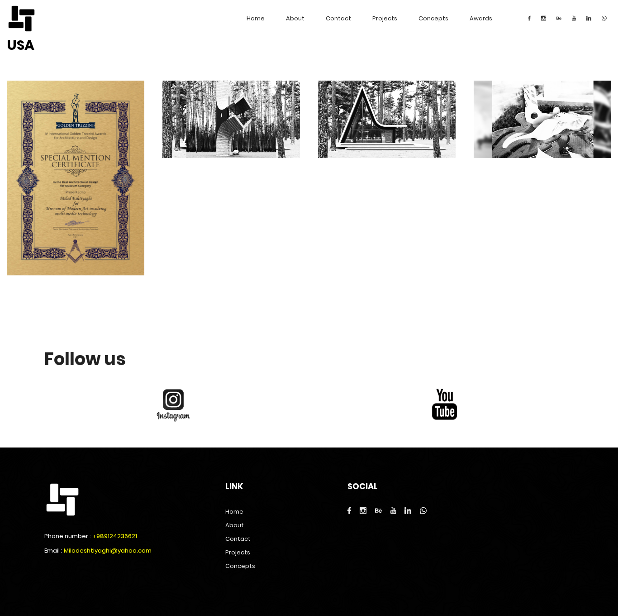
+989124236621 (114, 536)
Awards (481, 18)
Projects (384, 18)
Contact (338, 18)
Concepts (433, 18)
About (295, 18)
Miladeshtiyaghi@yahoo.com (108, 550)
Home (256, 18)
